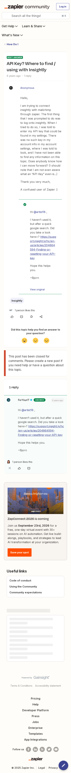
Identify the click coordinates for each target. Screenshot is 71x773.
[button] (62, 6)
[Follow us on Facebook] (28, 749)
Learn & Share (32, 26)
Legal (41, 767)
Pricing (35, 698)
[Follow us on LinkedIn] (35, 749)
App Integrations (35, 739)
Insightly (17, 300)
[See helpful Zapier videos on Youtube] (56, 749)
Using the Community (23, 586)
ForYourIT (23, 400)
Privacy (53, 767)
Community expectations (25, 592)
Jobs (35, 722)
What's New (10, 35)
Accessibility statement (48, 685)
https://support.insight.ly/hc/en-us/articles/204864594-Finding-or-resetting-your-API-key (41, 431)
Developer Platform (35, 710)
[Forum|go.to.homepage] (27, 6)
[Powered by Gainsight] (35, 678)
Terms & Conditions (21, 685)
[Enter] (6, 15)
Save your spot (19, 552)
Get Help (8, 26)
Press (35, 716)
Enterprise (35, 728)
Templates (35, 733)
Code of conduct (20, 580)
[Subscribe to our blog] (42, 749)
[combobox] (35, 15)
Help (35, 704)
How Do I (12, 44)
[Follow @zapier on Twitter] (49, 749)
